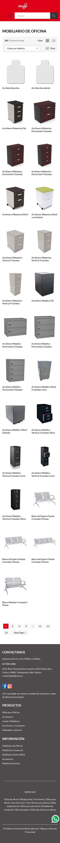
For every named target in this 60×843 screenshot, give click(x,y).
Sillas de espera (22, 809)
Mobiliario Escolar (11, 763)
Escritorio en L (19, 802)
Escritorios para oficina (38, 802)
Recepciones (26, 799)
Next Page (19, 632)
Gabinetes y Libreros (12, 730)
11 (40, 626)
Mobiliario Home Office (13, 754)
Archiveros (7, 716)
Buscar (54, 15)
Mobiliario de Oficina (12, 745)
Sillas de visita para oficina (43, 809)
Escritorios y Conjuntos (13, 725)
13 (6, 632)
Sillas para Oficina (10, 712)
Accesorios (7, 759)
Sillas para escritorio (30, 806)
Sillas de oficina (11, 799)
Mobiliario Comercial (12, 750)
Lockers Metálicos (11, 721)
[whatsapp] (56, 818)
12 (48, 626)
